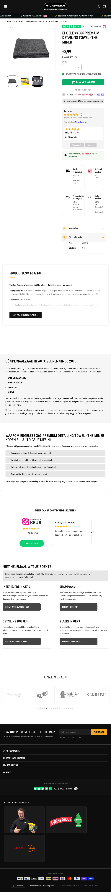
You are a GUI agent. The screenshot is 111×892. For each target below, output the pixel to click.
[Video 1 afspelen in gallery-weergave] (37, 81)
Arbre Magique (15, 382)
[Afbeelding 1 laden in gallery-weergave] (12, 81)
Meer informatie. (81, 122)
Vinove (11, 392)
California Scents (17, 378)
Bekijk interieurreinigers (17, 607)
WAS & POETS (19, 22)
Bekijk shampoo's (70, 607)
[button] (6, 7)
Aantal (64, 62)
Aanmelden (99, 732)
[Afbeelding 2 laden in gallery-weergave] (25, 81)
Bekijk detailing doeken (16, 641)
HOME (9, 22)
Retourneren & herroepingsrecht (42, 886)
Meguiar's (12, 387)
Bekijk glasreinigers (72, 641)
